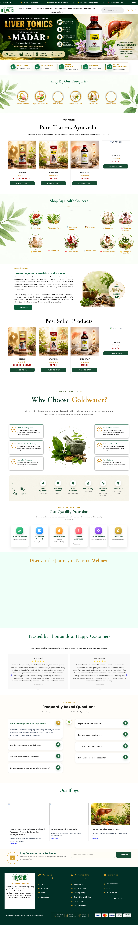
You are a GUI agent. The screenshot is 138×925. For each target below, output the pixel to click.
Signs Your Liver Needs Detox (106, 829)
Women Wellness (25, 8)
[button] (2, 37)
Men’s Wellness (57, 12)
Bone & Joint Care (75, 8)
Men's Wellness (111, 103)
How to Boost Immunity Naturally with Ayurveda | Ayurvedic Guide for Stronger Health (27, 832)
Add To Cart (23, 183)
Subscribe (123, 855)
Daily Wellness (60, 8)
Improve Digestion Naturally (64, 829)
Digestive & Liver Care (43, 8)
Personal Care (89, 8)
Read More (13, 843)
